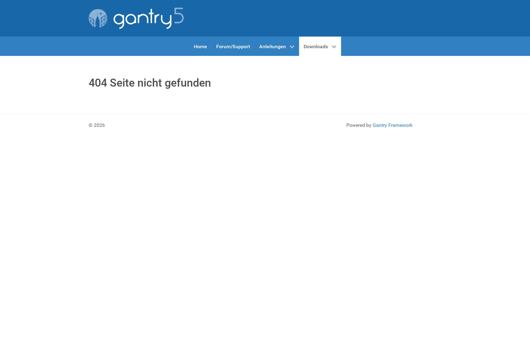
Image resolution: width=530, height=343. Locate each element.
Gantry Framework (393, 125)
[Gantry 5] (136, 18)
